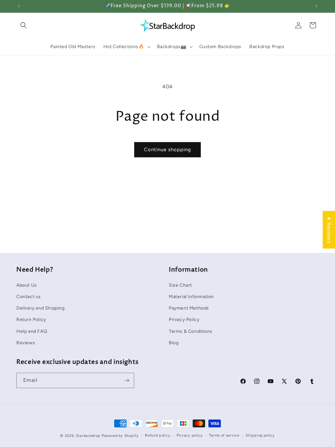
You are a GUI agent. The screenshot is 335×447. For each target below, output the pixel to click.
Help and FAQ (31, 331)
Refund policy (157, 435)
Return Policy (31, 319)
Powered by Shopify (120, 436)
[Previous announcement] (18, 6)
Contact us (28, 296)
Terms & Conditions (190, 331)
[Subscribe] (126, 380)
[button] (23, 25)
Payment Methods (189, 308)
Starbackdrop (88, 436)
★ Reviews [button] (329, 229)
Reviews (25, 343)
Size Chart (180, 285)
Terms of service (224, 435)
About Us (26, 285)
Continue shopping (167, 149)
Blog (174, 343)
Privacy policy (190, 435)
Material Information (191, 296)
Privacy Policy (184, 319)
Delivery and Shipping (40, 308)
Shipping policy (260, 435)
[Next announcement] (316, 6)
